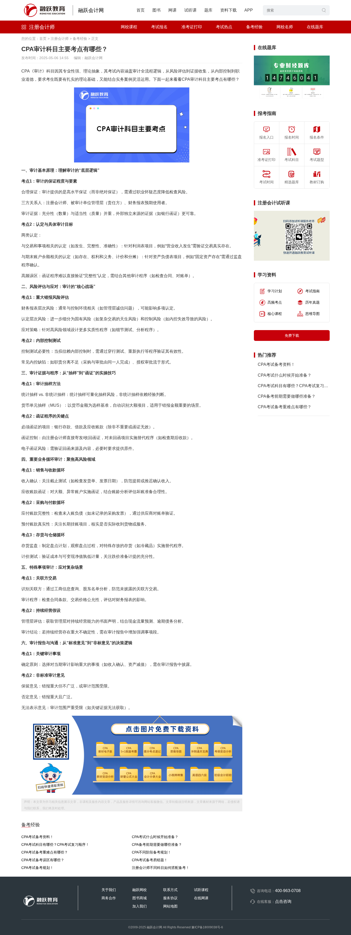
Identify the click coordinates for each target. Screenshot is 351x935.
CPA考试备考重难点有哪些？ (44, 852)
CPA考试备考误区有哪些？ (42, 860)
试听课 (190, 10)
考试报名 (159, 27)
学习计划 (274, 291)
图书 (156, 10)
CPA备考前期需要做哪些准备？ (157, 844)
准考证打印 (191, 27)
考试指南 (312, 291)
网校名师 (284, 27)
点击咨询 (283, 901)
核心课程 (274, 314)
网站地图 (170, 906)
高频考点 (274, 302)
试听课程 (201, 890)
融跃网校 (139, 890)
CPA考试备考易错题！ (150, 860)
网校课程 (129, 27)
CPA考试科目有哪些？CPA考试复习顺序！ (55, 844)
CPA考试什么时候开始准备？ (155, 837)
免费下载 (292, 335)
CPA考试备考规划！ (37, 868)
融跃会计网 (91, 10)
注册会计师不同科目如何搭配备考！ (160, 868)
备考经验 (254, 27)
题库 (208, 10)
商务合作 (108, 898)
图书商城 (139, 898)
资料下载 (228, 10)
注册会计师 (42, 27)
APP (248, 10)
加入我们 (139, 906)
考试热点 (224, 27)
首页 (140, 10)
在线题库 (315, 27)
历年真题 (312, 302)
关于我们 (108, 890)
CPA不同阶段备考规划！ (151, 852)
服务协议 (170, 898)
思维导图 (312, 314)
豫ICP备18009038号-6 (207, 927)
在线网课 (201, 898)
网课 (172, 10)
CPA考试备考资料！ (37, 837)
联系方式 (170, 890)
